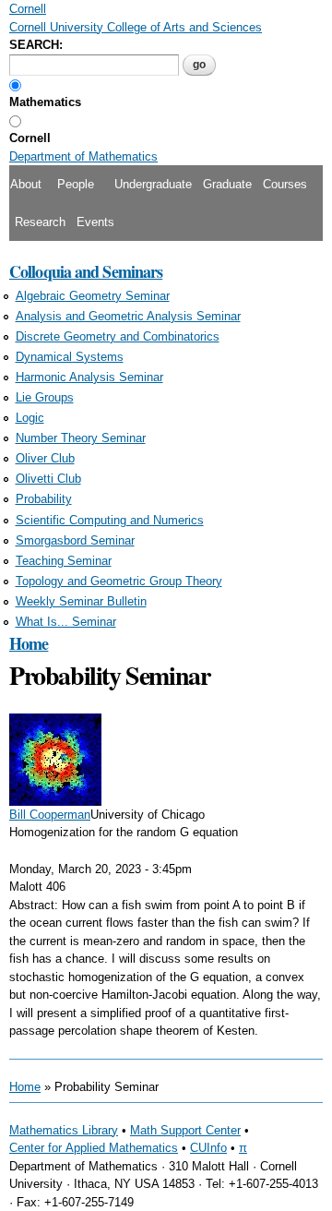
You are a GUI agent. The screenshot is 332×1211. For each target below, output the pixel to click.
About (26, 184)
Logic (30, 418)
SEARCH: (36, 45)
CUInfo (208, 1148)
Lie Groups (45, 397)
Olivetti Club (48, 479)
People (75, 184)
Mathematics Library (63, 1130)
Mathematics (45, 102)
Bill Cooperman (49, 814)
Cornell (30, 138)
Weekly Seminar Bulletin (81, 601)
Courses (285, 184)
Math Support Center (185, 1130)
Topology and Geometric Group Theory (119, 581)
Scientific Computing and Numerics (110, 520)
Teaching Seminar (64, 561)
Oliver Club (45, 458)
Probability (44, 499)
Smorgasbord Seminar (75, 540)
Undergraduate (153, 184)
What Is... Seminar (66, 622)
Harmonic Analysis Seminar (89, 377)
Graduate (227, 184)
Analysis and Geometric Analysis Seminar (128, 316)
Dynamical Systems (70, 357)
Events (95, 222)
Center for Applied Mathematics (93, 1148)
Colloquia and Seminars (85, 271)
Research (40, 222)
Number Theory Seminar (81, 438)
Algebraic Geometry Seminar (93, 296)
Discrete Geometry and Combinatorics (117, 336)
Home (28, 643)
